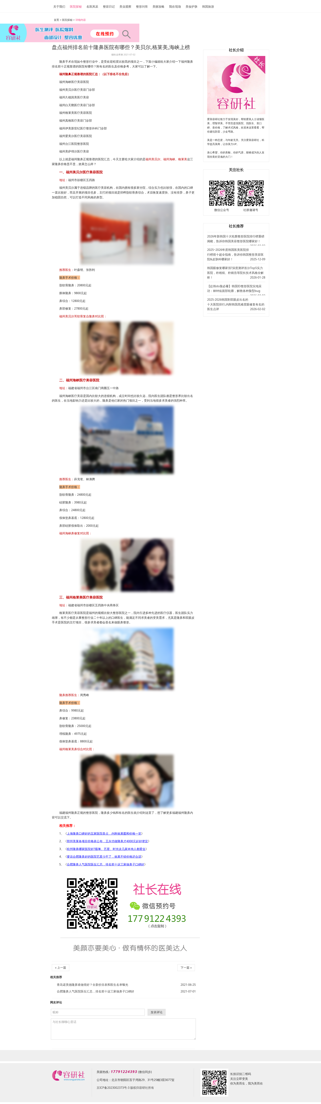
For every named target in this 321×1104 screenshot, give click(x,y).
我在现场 (175, 6)
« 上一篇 (60, 967)
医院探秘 (76, 6)
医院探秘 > (68, 20)
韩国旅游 (208, 6)
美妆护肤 (191, 6)
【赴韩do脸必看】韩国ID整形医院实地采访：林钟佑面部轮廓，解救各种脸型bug (236, 289)
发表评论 (157, 1012)
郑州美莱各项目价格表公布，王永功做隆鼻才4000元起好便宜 (107, 841)
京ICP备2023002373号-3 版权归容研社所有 (125, 1088)
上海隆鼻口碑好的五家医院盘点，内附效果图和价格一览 (104, 833)
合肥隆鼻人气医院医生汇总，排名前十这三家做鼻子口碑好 (105, 864)
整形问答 (142, 6)
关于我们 (59, 6)
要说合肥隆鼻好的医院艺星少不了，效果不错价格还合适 (104, 856)
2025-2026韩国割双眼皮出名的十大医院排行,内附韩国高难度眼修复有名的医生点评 (236, 304)
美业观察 (125, 6)
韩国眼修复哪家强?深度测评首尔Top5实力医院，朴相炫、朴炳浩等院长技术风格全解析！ (236, 272)
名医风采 (92, 6)
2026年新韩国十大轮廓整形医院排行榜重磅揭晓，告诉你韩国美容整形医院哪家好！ (236, 239)
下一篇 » (186, 967)
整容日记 (109, 6)
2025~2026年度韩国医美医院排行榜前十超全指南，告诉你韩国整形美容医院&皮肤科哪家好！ (236, 254)
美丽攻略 (158, 6)
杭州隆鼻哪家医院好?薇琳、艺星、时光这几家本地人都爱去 (106, 849)
